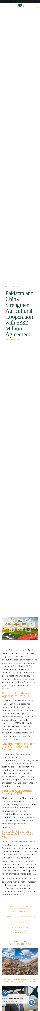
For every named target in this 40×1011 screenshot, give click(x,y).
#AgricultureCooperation (19, 906)
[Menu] (37, 7)
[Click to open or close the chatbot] (31, 1002)
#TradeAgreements (20, 932)
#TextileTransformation (19, 927)
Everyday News (12, 287)
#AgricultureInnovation (19, 912)
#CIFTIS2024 (9, 917)
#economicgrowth (26, 917)
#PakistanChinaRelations (19, 922)
